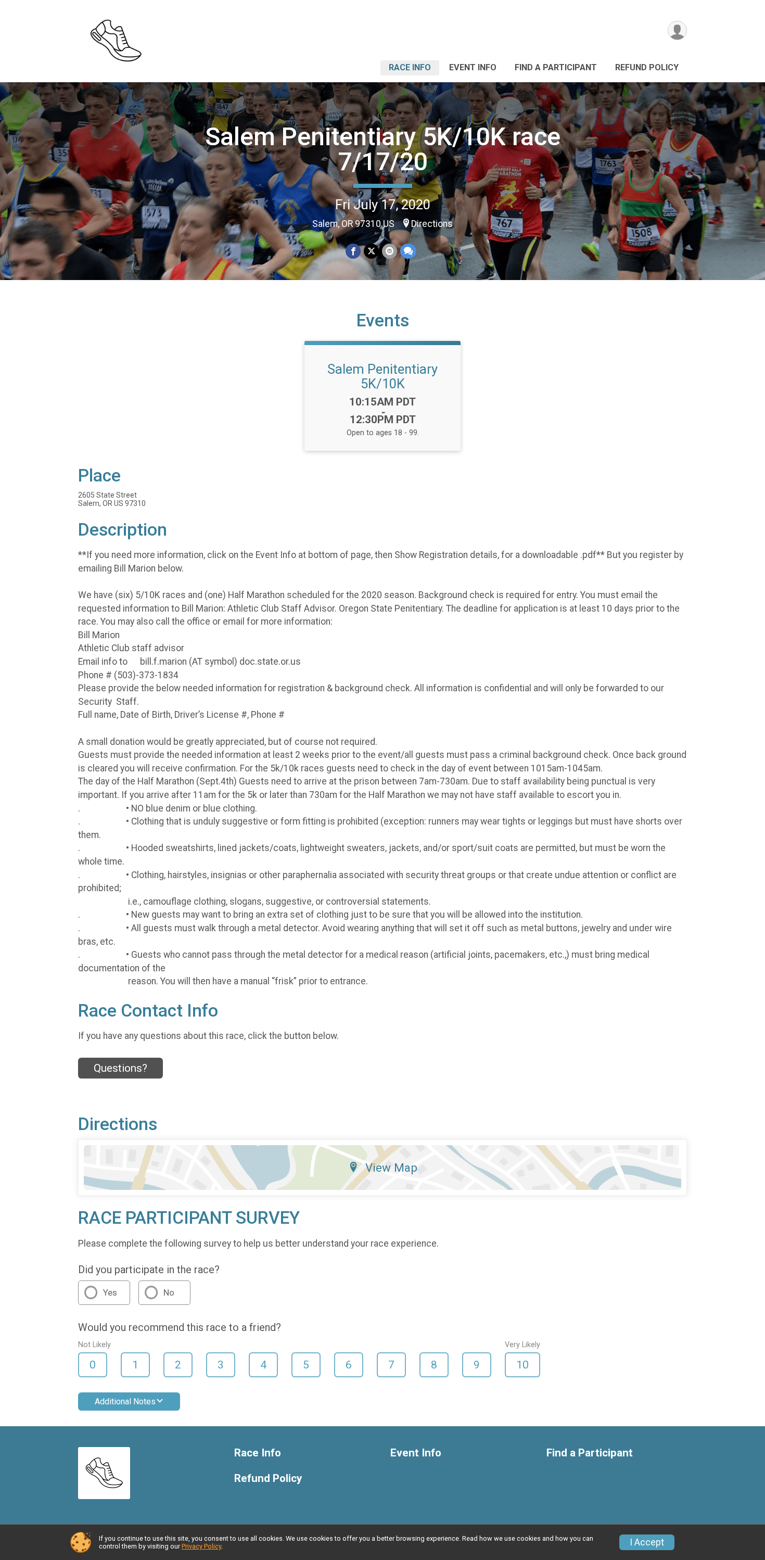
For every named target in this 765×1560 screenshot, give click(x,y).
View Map (391, 1167)
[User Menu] (677, 30)
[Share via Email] (389, 251)
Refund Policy (647, 67)
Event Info (472, 67)
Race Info (410, 67)
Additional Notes (125, 1401)
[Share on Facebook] (353, 251)
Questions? (120, 1068)
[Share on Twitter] (371, 251)
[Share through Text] (408, 251)
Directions (432, 224)
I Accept (647, 1542)
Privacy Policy (201, 1546)
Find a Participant (556, 67)
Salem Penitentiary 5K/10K (382, 376)
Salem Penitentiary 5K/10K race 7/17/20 (382, 149)
